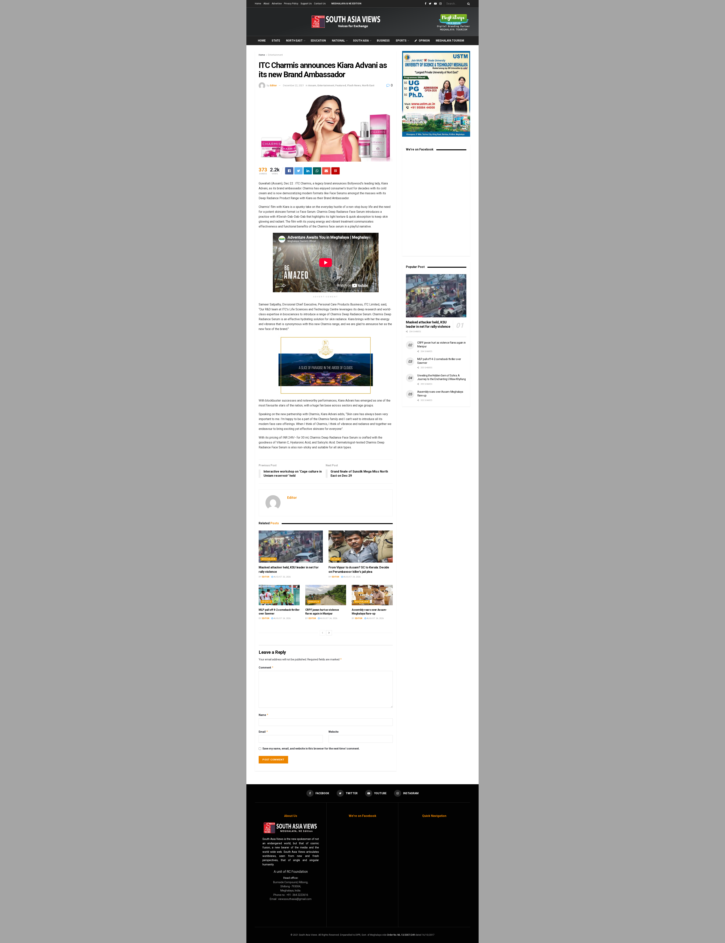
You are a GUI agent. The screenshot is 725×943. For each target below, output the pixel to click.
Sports (401, 40)
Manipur (313, 602)
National (338, 40)
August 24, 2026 (351, 577)
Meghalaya (268, 559)
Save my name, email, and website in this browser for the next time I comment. (311, 748)
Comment (266, 667)
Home (258, 3)
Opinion (424, 40)
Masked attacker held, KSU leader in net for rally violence (428, 324)
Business (383, 40)
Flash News (354, 85)
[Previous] (322, 632)
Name (263, 715)
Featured (340, 85)
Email (263, 731)
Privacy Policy (291, 3)
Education (318, 40)
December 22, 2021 (293, 85)
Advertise (277, 3)
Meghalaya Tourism (450, 40)
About (266, 3)
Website (334, 731)
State (276, 40)
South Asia (361, 40)
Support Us (306, 3)
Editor (273, 85)
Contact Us (320, 3)
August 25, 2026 (282, 577)
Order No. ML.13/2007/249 (401, 935)
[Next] (329, 632)
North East (294, 40)
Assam (312, 85)
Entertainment (275, 55)
